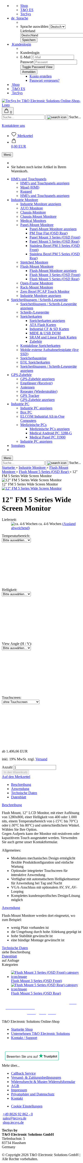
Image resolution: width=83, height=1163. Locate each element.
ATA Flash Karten (43, 325)
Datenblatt (18, 797)
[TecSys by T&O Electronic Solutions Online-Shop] (41, 105)
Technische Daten (24, 793)
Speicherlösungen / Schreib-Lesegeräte (39, 300)
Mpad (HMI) (29, 187)
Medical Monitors (33, 221)
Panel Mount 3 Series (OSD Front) (55, 237)
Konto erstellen (41, 76)
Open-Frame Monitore (36, 283)
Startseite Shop (22, 1029)
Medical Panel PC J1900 (47, 437)
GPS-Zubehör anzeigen (37, 379)
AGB (15, 1086)
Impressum (19, 1090)
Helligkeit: (9, 590)
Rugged (26, 191)
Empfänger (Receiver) (36, 383)
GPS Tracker (29, 396)
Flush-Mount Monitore (36, 266)
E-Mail (25, 57)
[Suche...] (56, 117)
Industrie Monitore (24, 200)
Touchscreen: (11, 698)
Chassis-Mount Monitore (38, 216)
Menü (7, 154)
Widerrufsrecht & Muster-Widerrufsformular (43, 1082)
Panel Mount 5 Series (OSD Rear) (54, 241)
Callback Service (23, 1073)
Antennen (27, 387)
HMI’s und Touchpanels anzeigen (44, 183)
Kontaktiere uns (13, 125)
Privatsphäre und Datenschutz (32, 1094)
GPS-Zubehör (21, 375)
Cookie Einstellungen (26, 1106)
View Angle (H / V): (17, 644)
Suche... (75, 117)
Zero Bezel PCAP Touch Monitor (44, 291)
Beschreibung (21, 785)
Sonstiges (18, 446)
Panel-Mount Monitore (36, 225)
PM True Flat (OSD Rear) (49, 233)
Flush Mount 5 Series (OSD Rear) (54, 279)
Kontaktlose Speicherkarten (40, 346)
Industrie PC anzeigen (36, 408)
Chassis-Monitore (33, 212)
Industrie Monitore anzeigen (40, 204)
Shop (24, 6)
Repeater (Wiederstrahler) (38, 391)
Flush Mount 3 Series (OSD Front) (55, 275)
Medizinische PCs (33, 425)
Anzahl (7, 767)
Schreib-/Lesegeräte (34, 312)
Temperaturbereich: (16, 536)
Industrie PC (20, 404)
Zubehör (36, 341)
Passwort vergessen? (44, 80)
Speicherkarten (31, 316)
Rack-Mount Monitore (36, 287)
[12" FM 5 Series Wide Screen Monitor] (32, 488)
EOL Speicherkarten (35, 362)
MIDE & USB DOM (45, 333)
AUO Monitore (31, 208)
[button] (18, 144)
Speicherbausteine (33, 358)
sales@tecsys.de (14, 1118)
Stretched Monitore (34, 262)
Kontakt (17, 1098)
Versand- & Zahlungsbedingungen (36, 1077)
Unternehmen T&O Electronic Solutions (40, 1034)
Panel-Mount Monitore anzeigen (53, 229)
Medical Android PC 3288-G (51, 433)
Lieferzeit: (9, 520)
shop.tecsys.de (13, 1122)
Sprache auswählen (34, 26)
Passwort (26, 62)
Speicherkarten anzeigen (47, 321)
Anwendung (20, 789)
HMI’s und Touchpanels (28, 179)
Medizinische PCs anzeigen (50, 429)
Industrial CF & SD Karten (49, 329)
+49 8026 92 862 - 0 (18, 1114)
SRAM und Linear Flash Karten (53, 337)
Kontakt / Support (24, 1038)
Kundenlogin (21, 44)
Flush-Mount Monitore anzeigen (53, 271)
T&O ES (26, 10)
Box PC (26, 412)
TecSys (25, 14)
